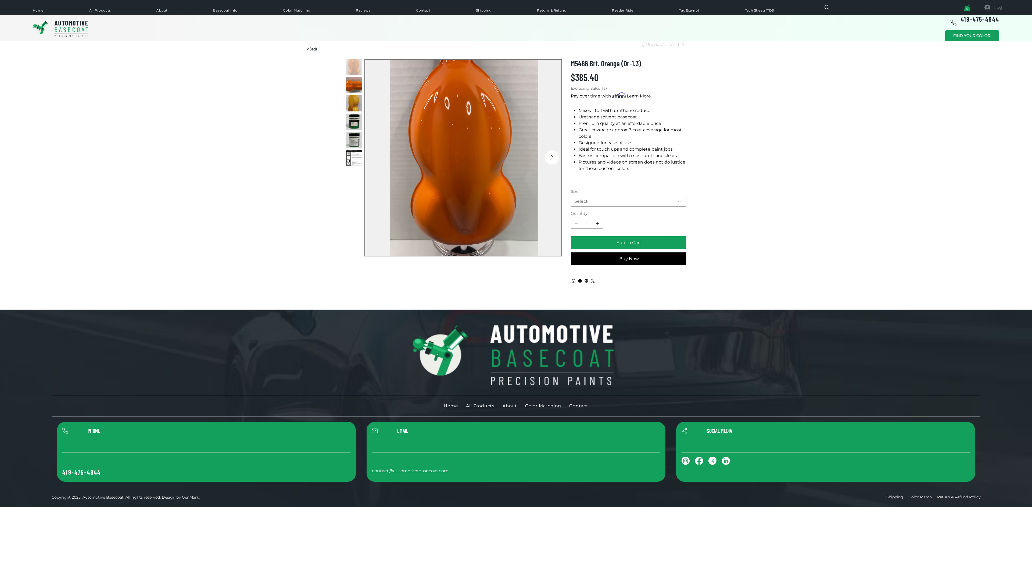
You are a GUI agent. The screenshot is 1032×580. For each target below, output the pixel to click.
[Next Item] (552, 157)
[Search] (827, 7)
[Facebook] (580, 281)
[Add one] (597, 223)
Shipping (894, 497)
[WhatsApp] (573, 281)
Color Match (920, 497)
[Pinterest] (586, 281)
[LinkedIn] (726, 461)
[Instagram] (686, 461)
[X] (712, 461)
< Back (312, 48)
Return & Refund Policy (959, 497)
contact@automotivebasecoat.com (410, 470)
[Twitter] (593, 281)
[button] (967, 7)
